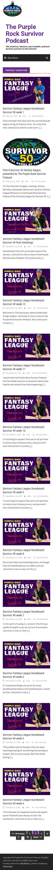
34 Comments (42, 557)
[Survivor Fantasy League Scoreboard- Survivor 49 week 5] (26, 716)
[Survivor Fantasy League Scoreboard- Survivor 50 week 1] (26, 90)
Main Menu (13, 57)
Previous (20, 833)
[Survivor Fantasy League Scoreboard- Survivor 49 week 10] (26, 408)
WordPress (25, 863)
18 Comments (42, 496)
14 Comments (40, 807)
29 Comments (37, 116)
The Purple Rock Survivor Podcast (25, 33)
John (24, 116)
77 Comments (40, 181)
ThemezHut (7, 866)
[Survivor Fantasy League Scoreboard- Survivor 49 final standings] (26, 220)
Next (36, 837)
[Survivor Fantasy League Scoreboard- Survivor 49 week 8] (26, 531)
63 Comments (42, 246)
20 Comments (42, 619)
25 (28, 837)
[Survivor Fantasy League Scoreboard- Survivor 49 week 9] (26, 469)
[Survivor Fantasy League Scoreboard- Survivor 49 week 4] (26, 781)
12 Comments (41, 434)
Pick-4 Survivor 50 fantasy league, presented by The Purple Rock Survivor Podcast (24, 173)
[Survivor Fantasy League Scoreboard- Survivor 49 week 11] (26, 346)
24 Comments (42, 308)
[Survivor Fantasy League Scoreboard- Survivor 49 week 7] (26, 593)
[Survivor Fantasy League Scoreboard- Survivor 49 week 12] (26, 281)
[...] (40, 127)
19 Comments (41, 373)
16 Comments (40, 742)
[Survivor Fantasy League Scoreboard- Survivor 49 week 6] (26, 654)
